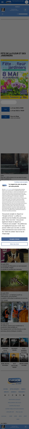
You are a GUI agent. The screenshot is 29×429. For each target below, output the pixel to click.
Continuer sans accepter (21, 182)
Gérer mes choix (14, 244)
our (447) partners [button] (8, 189)
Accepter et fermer (14, 239)
